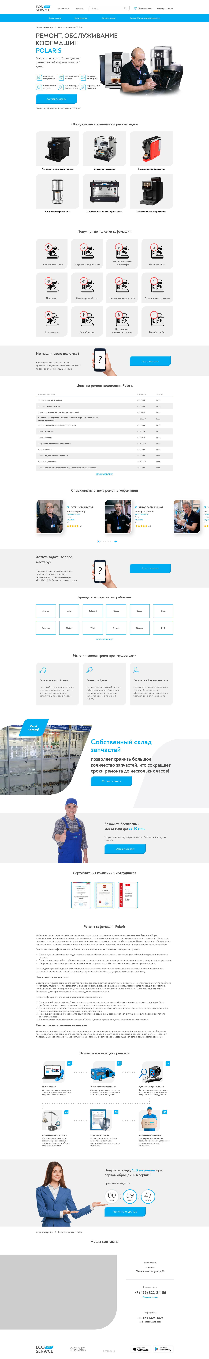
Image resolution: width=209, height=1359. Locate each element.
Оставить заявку (56, 99)
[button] (104, 474)
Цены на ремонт (81, 18)
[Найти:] (109, 7)
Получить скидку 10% (125, 1211)
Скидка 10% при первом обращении (145, 18)
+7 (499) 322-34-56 (165, 8)
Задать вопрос (150, 361)
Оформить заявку (109, 18)
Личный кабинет (145, 8)
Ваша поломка (55, 18)
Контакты (80, 8)
